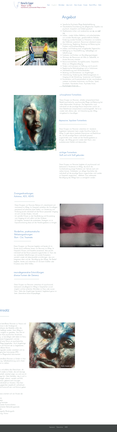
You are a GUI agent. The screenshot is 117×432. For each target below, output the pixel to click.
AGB (66, 427)
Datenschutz (60, 427)
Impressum (52, 427)
